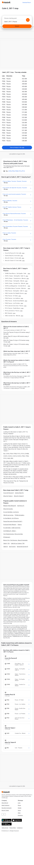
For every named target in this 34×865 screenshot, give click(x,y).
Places (19, 805)
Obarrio (20, 524)
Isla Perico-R (20, 505)
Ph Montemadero (19, 515)
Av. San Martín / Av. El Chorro (11, 518)
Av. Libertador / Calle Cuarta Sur (11, 527)
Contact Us (19, 827)
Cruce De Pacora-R (8, 493)
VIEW (23, 253)
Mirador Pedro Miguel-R (9, 505)
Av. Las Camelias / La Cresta (11, 512)
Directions (20, 815)
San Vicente (12, 546)
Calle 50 (5, 546)
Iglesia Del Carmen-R (22, 546)
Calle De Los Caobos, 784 (17, 543)
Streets (19, 808)
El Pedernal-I (6, 537)
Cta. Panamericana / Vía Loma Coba (13, 534)
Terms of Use (5, 827)
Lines (19, 802)
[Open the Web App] (6, 824)
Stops (19, 810)
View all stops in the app (17, 147)
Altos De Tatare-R (19, 496)
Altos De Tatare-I (8, 496)
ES (3, 814)
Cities (19, 813)
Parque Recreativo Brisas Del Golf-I (12, 521)
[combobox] (17, 18)
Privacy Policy (12, 827)
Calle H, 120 (6, 543)
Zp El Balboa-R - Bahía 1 (9, 531)
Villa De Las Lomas (8, 515)
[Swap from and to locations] (28, 20)
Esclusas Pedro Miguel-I (9, 524)
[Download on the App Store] (16, 820)
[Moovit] (6, 2)
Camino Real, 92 (19, 493)
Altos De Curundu (8, 508)
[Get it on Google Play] (6, 820)
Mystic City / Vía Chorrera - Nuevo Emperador (15, 540)
